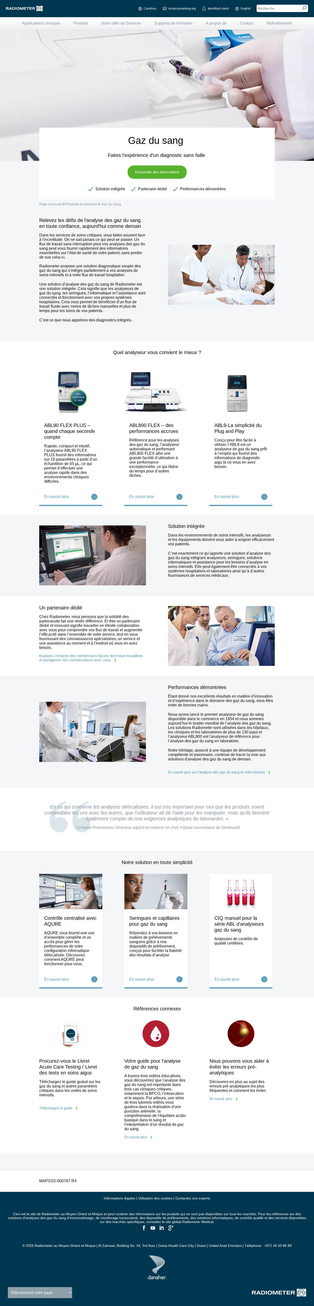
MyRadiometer (279, 23)
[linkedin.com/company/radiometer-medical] (161, 1230)
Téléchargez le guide (55, 1108)
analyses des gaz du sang (46, 1218)
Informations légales (119, 1198)
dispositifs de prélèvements (167, 1218)
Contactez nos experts (192, 1198)
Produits (81, 23)
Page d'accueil (50, 204)
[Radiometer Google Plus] (170, 1230)
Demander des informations (157, 172)
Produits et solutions (81, 204)
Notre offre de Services (121, 23)
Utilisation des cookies (155, 1198)
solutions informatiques (215, 1218)
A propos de (216, 23)
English (246, 8)
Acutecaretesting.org (182, 8)
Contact (246, 23)
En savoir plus (135, 1137)
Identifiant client (218, 8)
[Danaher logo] (157, 1277)
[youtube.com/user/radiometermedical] (152, 1230)
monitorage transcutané (119, 1218)
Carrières (150, 8)
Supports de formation (173, 23)
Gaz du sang (111, 204)
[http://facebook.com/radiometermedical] (143, 1230)
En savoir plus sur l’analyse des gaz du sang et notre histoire (216, 772)
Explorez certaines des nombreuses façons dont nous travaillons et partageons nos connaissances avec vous (91, 658)
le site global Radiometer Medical (187, 1222)
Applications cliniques (41, 23)
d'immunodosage (80, 1218)
